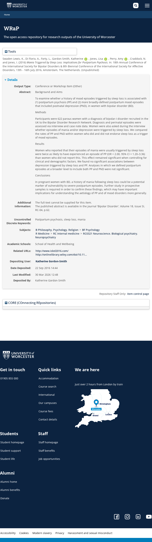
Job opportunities (49, 459)
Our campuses (48, 403)
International (47, 394)
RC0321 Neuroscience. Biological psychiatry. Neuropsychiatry (86, 235)
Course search (47, 386)
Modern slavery (42, 533)
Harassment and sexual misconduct (90, 533)
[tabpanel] (76, 181)
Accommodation (49, 378)
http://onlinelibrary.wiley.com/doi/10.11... (61, 254)
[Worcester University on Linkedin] (138, 517)
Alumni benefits (10, 490)
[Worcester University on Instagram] (127, 517)
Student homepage (12, 442)
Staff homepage (48, 442)
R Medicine (42, 233)
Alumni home (8, 481)
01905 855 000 (9, 378)
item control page (138, 294)
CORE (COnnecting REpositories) (31, 303)
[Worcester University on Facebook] (116, 517)
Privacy (59, 533)
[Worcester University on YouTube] (149, 517)
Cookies (24, 533)
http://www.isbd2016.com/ (52, 251)
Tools (11, 51)
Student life (7, 459)
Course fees (46, 411)
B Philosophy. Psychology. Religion (57, 230)
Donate (4, 498)
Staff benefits (47, 450)
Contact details (48, 419)
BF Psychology (91, 230)
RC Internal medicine (66, 233)
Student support (10, 450)
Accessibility (8, 533)
